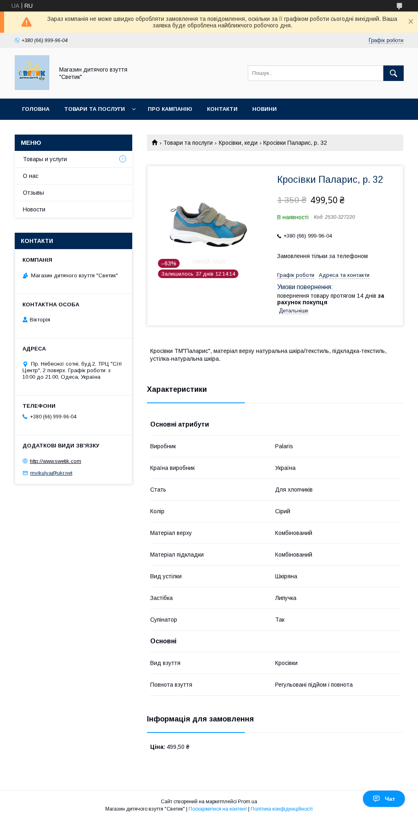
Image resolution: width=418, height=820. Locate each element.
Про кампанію (170, 109)
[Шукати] (393, 73)
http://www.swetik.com (55, 461)
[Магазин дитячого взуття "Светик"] (32, 88)
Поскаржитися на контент (218, 809)
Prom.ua (247, 801)
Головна (35, 109)
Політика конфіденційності (282, 809)
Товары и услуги (45, 159)
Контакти (222, 109)
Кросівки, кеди (238, 142)
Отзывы (33, 192)
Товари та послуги (94, 109)
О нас (30, 176)
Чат (390, 798)
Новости (34, 209)
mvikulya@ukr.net (51, 473)
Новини (264, 109)
